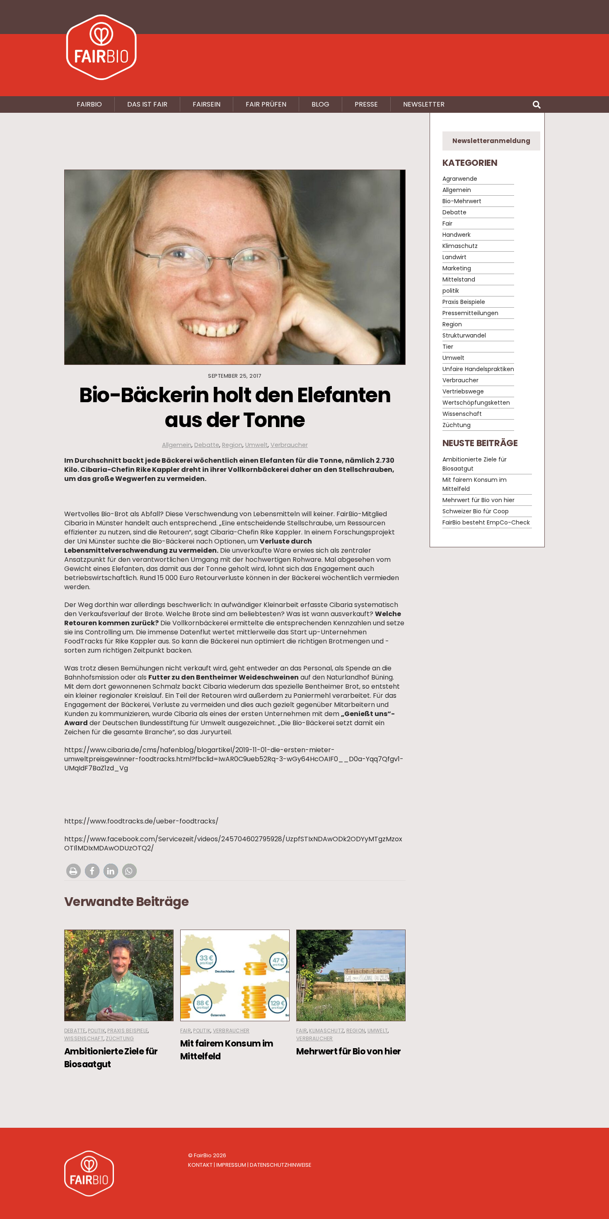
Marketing (456, 269)
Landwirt (454, 257)
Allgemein (176, 445)
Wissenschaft (84, 1038)
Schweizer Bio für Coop (475, 511)
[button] (73, 871)
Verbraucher (289, 445)
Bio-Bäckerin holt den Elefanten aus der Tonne (234, 407)
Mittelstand (458, 280)
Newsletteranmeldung (491, 140)
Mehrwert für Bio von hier (348, 1051)
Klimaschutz (326, 1030)
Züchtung (120, 1038)
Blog (320, 104)
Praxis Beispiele (127, 1030)
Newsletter (424, 104)
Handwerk (456, 235)
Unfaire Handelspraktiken (478, 369)
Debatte (206, 445)
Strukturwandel (464, 336)
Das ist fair (147, 104)
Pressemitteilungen (470, 313)
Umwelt (256, 445)
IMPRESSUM (231, 1165)
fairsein (206, 104)
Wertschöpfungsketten (476, 403)
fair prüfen (266, 104)
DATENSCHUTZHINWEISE (280, 1165)
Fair (185, 1030)
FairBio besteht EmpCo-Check (486, 522)
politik (96, 1030)
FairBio (203, 1155)
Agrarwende (459, 179)
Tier (447, 347)
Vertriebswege (463, 392)
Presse (366, 104)
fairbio (89, 104)
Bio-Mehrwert (461, 201)
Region (232, 445)
